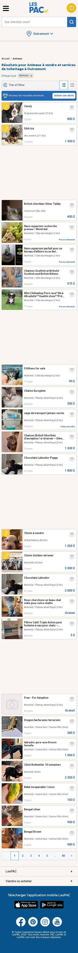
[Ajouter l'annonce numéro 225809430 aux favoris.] (70, 833)
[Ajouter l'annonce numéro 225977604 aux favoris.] (70, 107)
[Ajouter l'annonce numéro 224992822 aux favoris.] (70, 436)
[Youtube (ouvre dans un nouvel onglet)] (57, 925)
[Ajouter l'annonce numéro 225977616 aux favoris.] (70, 721)
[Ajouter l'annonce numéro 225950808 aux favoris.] (70, 249)
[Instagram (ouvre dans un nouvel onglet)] (45, 925)
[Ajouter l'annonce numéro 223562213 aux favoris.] (70, 459)
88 (63, 855)
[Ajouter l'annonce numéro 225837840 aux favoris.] (70, 227)
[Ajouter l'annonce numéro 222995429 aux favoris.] (70, 601)
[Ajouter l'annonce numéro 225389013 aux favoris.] (70, 392)
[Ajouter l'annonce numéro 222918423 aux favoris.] (70, 623)
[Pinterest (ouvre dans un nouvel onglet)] (33, 925)
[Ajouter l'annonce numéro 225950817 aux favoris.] (70, 766)
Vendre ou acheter (39, 881)
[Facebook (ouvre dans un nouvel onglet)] (21, 925)
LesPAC (39, 871)
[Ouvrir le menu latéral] (6, 8)
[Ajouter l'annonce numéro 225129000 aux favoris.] (70, 414)
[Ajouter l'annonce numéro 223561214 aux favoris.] (70, 579)
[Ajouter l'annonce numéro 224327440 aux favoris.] (70, 272)
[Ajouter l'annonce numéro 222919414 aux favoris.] (70, 699)
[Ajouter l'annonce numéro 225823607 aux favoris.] (70, 810)
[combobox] (34, 22)
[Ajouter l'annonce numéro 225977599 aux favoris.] (70, 743)
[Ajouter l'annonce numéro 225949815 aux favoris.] (70, 534)
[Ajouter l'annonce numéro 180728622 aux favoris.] (70, 294)
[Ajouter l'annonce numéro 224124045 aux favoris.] (70, 205)
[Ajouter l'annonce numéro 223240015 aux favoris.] (70, 369)
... (55, 855)
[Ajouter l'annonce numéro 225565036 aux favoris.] (70, 129)
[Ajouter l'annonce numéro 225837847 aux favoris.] (70, 788)
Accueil (5, 58)
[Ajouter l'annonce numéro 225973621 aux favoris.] (70, 556)
